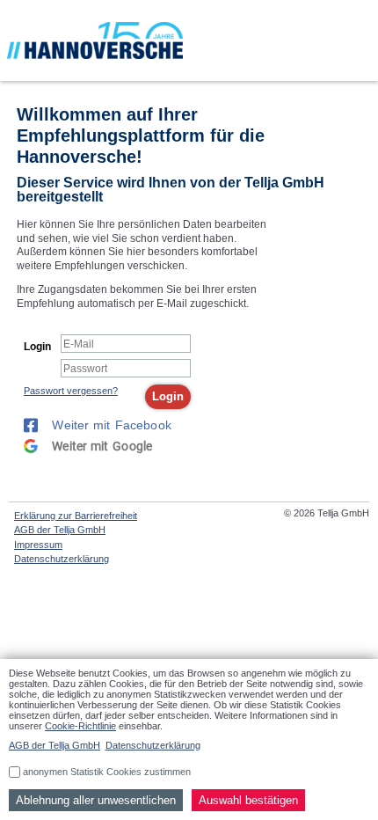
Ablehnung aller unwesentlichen (96, 800)
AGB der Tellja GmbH (59, 529)
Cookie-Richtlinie (80, 726)
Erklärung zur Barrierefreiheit (75, 515)
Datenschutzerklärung (61, 558)
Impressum (38, 544)
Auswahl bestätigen (248, 800)
